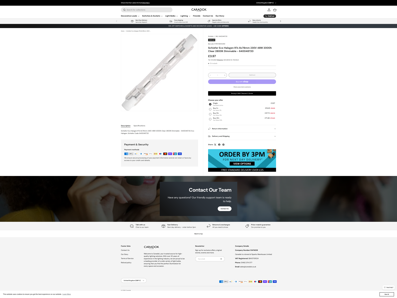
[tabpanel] (159, 132)
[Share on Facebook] (219, 145)
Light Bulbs (170, 16)
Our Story (220, 16)
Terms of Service (127, 258)
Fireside (196, 16)
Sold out (252, 75)
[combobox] (146, 9)
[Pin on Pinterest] (223, 145)
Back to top (198, 234)
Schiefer (211, 36)
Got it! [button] (387, 294)
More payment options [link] (242, 87)
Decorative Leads (129, 16)
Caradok (128, 290)
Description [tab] (125, 126)
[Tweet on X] (215, 145)
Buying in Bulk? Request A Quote (242, 93)
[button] (275, 10)
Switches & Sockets (151, 16)
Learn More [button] (66, 294)
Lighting (184, 16)
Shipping (220, 60)
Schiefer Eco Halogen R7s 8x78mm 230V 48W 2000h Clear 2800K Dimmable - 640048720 (138, 31)
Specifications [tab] (139, 126)
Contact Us (208, 16)
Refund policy (126, 262)
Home (122, 31)
